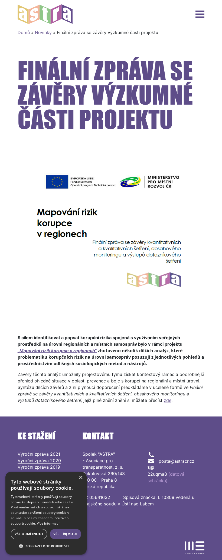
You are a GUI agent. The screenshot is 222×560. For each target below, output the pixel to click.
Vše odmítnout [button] (29, 534)
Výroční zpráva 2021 (39, 454)
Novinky (43, 32)
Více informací (48, 523)
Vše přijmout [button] (65, 534)
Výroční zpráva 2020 (39, 460)
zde (167, 400)
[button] (46, 546)
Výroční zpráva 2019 (39, 467)
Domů (24, 32)
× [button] (81, 478)
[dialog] (46, 513)
